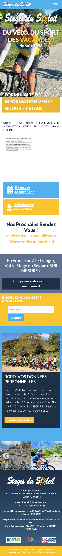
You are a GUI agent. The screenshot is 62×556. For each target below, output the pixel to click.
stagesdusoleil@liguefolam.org (30, 502)
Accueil (7, 122)
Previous (6, 456)
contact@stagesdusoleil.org (31, 505)
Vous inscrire (25, 122)
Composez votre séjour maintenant (31, 283)
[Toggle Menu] (55, 4)
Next (56, 456)
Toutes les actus (19, 420)
